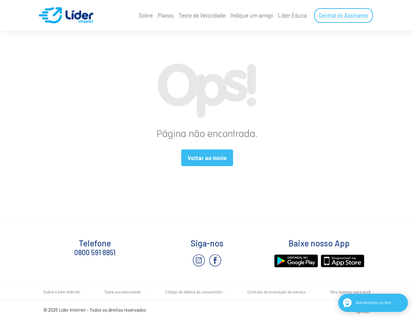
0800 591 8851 (94, 252)
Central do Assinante (343, 15)
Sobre (146, 15)
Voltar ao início (207, 157)
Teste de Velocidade (202, 15)
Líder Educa (292, 15)
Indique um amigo (251, 15)
